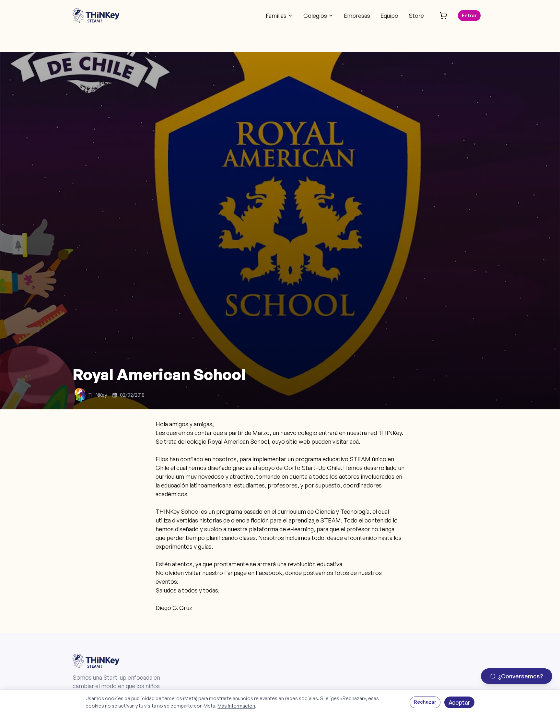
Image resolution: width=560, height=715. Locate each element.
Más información (236, 706)
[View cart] (443, 15)
